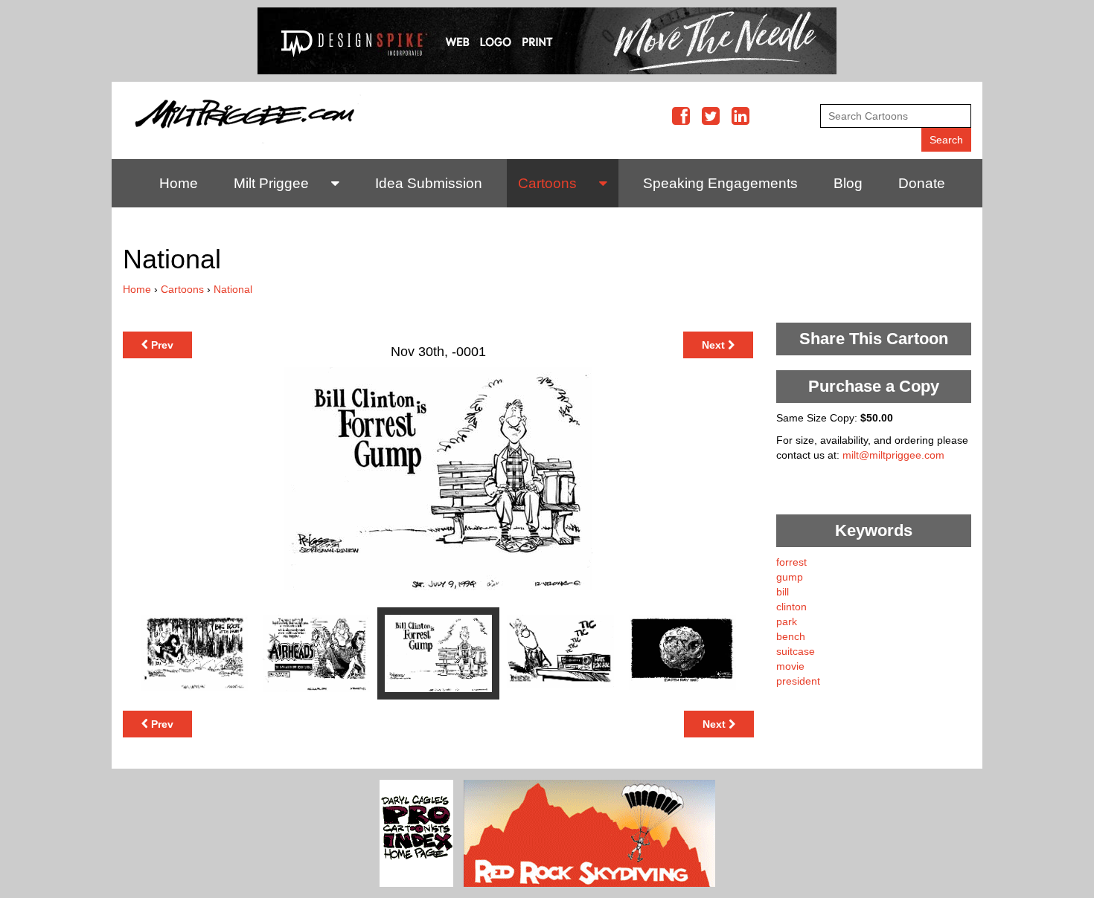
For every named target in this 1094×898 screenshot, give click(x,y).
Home (178, 183)
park (786, 621)
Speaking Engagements (720, 183)
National (233, 289)
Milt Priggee (271, 183)
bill (782, 592)
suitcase (795, 651)
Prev (160, 345)
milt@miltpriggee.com (893, 455)
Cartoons (547, 183)
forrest (791, 562)
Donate (921, 183)
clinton (791, 607)
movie (790, 666)
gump (789, 577)
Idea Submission (428, 183)
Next (715, 345)
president (798, 681)
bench (790, 636)
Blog (848, 183)
